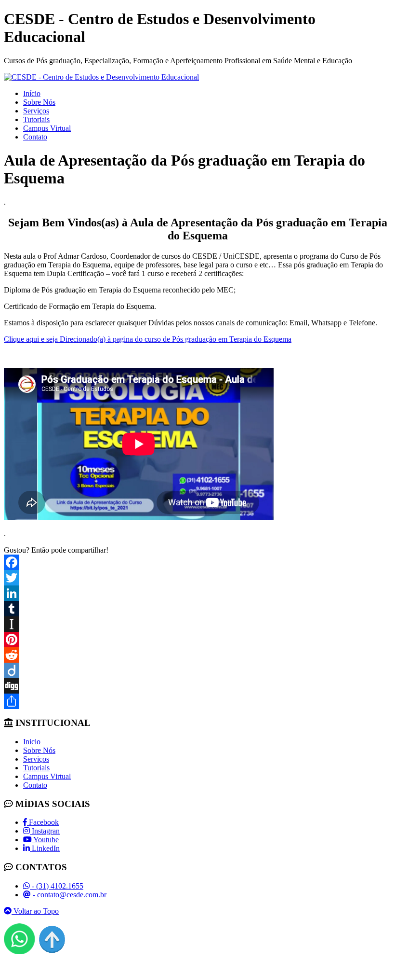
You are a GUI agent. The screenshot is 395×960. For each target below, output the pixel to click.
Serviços (36, 111)
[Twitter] (197, 577)
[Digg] (197, 686)
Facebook (43, 822)
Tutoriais (36, 119)
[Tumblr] (197, 608)
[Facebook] (197, 562)
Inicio (31, 741)
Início (31, 93)
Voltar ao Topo (35, 911)
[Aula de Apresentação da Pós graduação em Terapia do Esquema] (101, 77)
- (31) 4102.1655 (56, 886)
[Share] (197, 701)
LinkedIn (45, 848)
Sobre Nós (39, 102)
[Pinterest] (197, 639)
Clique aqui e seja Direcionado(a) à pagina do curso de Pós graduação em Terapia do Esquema (147, 339)
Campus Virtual (47, 128)
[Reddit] (197, 655)
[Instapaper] (197, 624)
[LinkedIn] (197, 593)
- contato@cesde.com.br (68, 894)
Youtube (45, 839)
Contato (35, 137)
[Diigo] (197, 670)
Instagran (45, 831)
